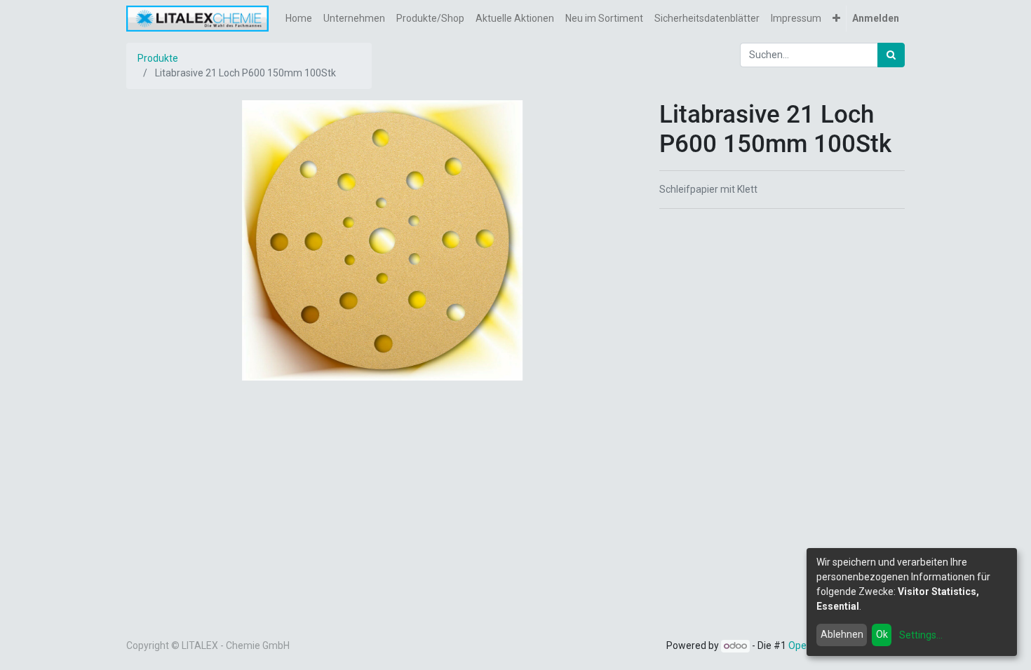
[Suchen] (891, 55)
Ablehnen (842, 634)
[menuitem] (299, 19)
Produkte (157, 58)
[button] (836, 19)
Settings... (921, 635)
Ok (882, 634)
